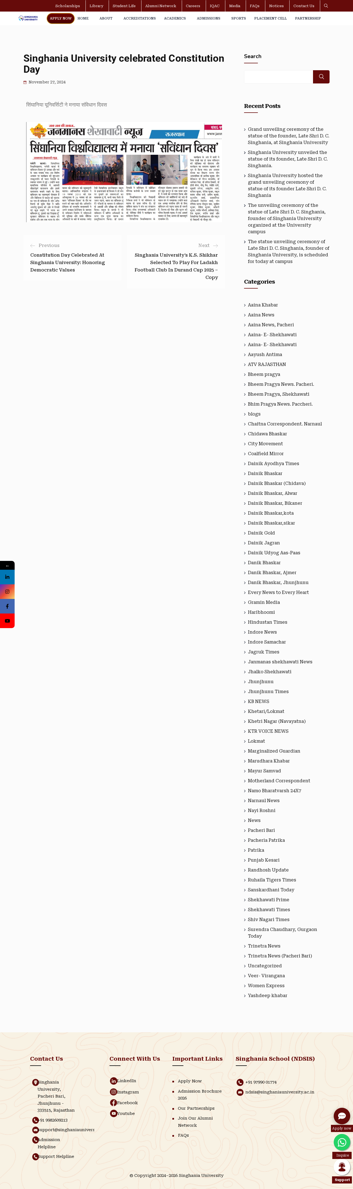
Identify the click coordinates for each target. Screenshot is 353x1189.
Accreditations (140, 18)
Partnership (308, 18)
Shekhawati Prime (268, 899)
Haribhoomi (261, 612)
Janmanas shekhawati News (280, 661)
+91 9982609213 (53, 1120)
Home (83, 18)
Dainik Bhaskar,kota (271, 513)
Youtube (126, 1113)
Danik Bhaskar (264, 562)
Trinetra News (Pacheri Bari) (280, 956)
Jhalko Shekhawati (270, 671)
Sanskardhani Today (271, 889)
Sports (238, 18)
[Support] (342, 1167)
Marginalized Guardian (274, 751)
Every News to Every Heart (278, 592)
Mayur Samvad (264, 770)
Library (96, 6)
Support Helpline (56, 1156)
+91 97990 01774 (261, 1082)
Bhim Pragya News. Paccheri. (280, 404)
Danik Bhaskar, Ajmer (272, 572)
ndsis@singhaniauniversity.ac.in (279, 1092)
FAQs (255, 6)
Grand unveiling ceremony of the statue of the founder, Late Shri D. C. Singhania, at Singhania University (288, 136)
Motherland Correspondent (279, 780)
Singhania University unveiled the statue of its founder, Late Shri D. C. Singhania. (288, 159)
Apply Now (60, 18)
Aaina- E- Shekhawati (272, 334)
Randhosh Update (268, 870)
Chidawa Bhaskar (267, 433)
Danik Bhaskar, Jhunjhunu (278, 582)
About (106, 18)
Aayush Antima (265, 354)
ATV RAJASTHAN (267, 364)
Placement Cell (270, 18)
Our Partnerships (196, 1108)
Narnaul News (264, 800)
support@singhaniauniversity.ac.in (75, 1129)
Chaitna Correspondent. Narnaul (285, 424)
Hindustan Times (267, 622)
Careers (193, 6)
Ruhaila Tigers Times (272, 880)
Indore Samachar (267, 642)
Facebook (127, 1102)
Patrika (256, 850)
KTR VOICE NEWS (268, 731)
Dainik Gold (261, 533)
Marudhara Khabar (269, 761)
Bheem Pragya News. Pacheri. (281, 384)
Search (252, 56)
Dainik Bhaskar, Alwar (272, 493)
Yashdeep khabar (267, 995)
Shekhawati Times (269, 909)
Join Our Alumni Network (195, 1122)
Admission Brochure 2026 (200, 1095)
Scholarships (67, 6)
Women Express (266, 985)
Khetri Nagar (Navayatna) (277, 721)
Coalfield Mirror (266, 453)
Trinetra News (264, 946)
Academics (175, 18)
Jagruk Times (263, 652)
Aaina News (261, 314)
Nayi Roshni (262, 810)
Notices (276, 6)
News (254, 820)
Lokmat (256, 741)
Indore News (262, 632)
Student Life (124, 6)
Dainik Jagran (264, 542)
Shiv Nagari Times (269, 919)
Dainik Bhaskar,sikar (271, 523)
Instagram (128, 1092)
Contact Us (303, 6)
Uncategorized (265, 965)
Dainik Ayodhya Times (273, 463)
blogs (254, 414)
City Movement (265, 443)
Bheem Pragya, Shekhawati (278, 394)
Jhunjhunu (261, 681)
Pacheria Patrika (266, 840)
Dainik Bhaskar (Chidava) (277, 483)
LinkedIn (126, 1080)
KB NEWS (258, 701)
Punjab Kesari (264, 860)
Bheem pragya (264, 374)
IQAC (215, 6)
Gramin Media (264, 602)
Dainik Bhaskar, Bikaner (275, 503)
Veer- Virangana (266, 975)
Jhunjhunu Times (268, 691)
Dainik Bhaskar (265, 473)
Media (234, 6)
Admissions (208, 18)
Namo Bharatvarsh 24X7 (274, 790)
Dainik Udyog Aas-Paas (274, 552)
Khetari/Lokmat (266, 711)
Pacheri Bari (261, 830)
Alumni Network (160, 6)
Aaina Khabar (263, 305)
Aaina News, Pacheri (271, 324)
